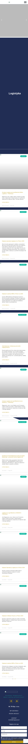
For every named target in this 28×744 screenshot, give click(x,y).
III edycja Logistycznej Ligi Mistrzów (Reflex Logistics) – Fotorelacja (12, 193)
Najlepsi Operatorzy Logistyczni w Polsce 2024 (13, 567)
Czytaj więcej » (5, 202)
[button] (25, 2)
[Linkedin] (11, 701)
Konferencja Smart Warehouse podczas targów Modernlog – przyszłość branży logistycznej (13, 456)
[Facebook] (17, 701)
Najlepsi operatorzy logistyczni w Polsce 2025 (13, 241)
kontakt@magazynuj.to (14, 719)
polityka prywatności (18, 739)
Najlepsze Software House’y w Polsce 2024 (12, 615)
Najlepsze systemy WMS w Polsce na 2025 (12, 293)
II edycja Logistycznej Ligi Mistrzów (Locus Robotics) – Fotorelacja (12, 402)
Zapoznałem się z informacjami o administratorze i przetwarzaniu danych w (13, 738)
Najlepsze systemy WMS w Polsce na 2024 (12, 663)
